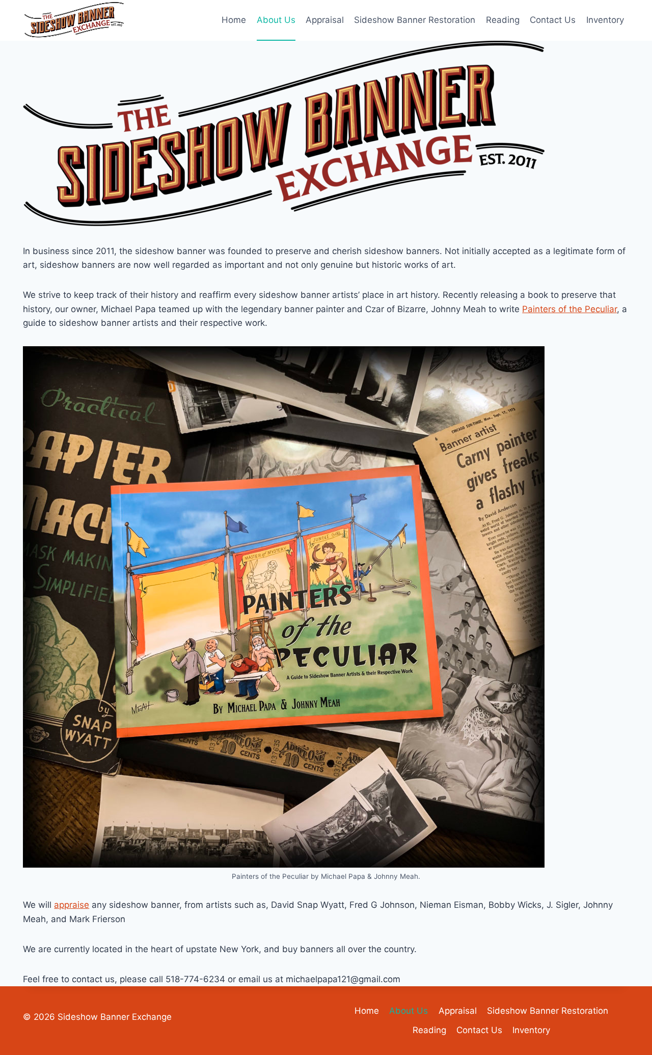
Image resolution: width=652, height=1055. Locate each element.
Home (234, 20)
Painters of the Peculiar (569, 309)
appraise (71, 905)
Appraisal (325, 20)
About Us (276, 20)
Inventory (605, 20)
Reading (503, 20)
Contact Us (553, 20)
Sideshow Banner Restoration (414, 20)
